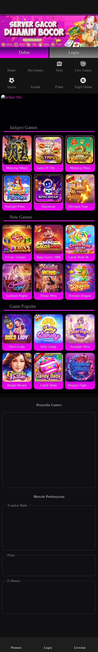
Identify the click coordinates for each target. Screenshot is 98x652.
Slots (59, 70)
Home (11, 70)
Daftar (24, 52)
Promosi (16, 647)
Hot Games (35, 70)
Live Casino (83, 70)
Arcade (35, 87)
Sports (11, 87)
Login (74, 52)
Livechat (80, 647)
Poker (59, 87)
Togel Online (83, 87)
